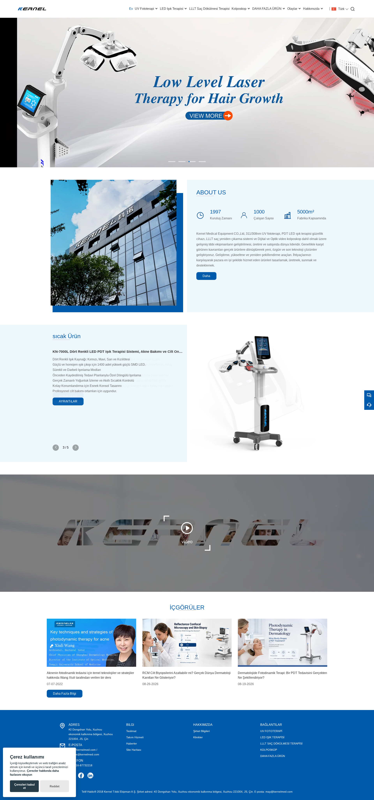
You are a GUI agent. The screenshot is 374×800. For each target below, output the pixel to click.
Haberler (131, 743)
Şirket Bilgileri (201, 731)
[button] (171, 161)
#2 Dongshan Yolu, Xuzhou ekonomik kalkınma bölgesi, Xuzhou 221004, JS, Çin (91, 734)
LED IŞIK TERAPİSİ (272, 737)
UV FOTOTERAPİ (271, 731)
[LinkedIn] (90, 775)
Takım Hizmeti (135, 737)
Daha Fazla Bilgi (64, 693)
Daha (206, 276)
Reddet (54, 786)
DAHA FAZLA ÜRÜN (272, 756)
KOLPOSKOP (268, 749)
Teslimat (131, 731)
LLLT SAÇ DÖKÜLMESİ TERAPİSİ (281, 743)
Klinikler (198, 737)
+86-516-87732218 (80, 765)
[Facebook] (81, 775)
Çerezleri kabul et (24, 786)
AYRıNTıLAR (68, 401)
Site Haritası (133, 749)
